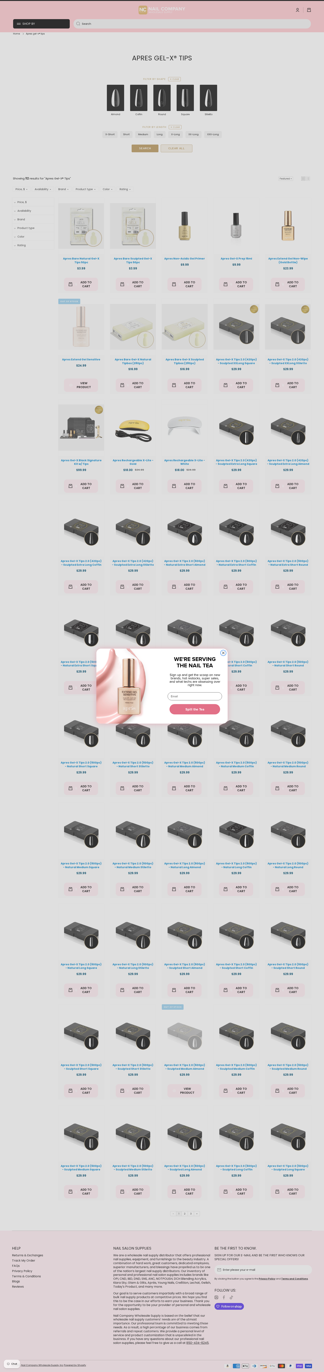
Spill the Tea (194, 709)
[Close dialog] (223, 653)
